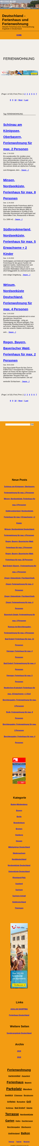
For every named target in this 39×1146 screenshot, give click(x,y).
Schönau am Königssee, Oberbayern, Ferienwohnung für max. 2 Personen (17, 137)
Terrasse (12, 1114)
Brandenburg (19, 823)
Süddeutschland (19, 902)
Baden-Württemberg (19, 804)
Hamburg (19, 835)
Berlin (19, 817)
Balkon (25, 1133)
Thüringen (19, 908)
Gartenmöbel (14, 1076)
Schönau (9, 1108)
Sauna (29, 1108)
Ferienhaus (15, 1082)
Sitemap (11, 1142)
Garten (9, 1120)
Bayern (19, 810)
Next (20, 100)
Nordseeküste (26, 1114)
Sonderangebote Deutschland (19, 1033)
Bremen (19, 829)
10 (15, 100)
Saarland (19, 884)
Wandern (27, 1089)
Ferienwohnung (19, 1070)
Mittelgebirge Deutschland (19, 847)
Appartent (26, 1076)
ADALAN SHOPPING (19, 1009)
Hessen (19, 841)
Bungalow (21, 1102)
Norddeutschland (19, 859)
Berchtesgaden (13, 1127)
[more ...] (25, 170)
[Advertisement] (19, 451)
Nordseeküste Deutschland (19, 865)
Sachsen (19, 890)
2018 (19, 1057)
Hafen (18, 1121)
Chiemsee (18, 1095)
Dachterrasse (27, 1121)
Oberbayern (26, 1127)
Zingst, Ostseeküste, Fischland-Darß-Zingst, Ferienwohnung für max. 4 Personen (19, 584)
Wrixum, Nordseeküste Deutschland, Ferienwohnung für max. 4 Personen (17, 297)
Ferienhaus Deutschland (19, 1015)
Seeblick (9, 1095)
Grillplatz (11, 1102)
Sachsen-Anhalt (19, 896)
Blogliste (27, 1142)
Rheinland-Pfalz (19, 878)
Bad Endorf (20, 1108)
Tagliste (18, 1142)
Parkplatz (14, 1089)
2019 (19, 1051)
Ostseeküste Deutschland (19, 871)
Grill (28, 1101)
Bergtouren (28, 1095)
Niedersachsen (19, 853)
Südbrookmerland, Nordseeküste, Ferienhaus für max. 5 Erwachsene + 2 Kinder (19, 242)
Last (26, 100)
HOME (19, 35)
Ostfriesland (14, 1133)
